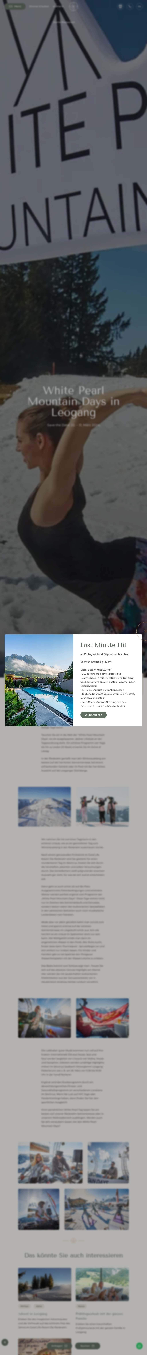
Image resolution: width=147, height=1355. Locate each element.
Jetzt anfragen (93, 714)
